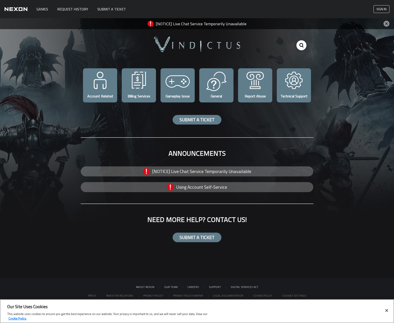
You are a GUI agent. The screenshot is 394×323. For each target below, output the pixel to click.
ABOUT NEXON (145, 287)
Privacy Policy (153, 295)
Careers (193, 287)
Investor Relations (120, 295)
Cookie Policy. (17, 318)
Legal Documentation (228, 295)
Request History (72, 9)
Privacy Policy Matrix (188, 295)
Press (92, 295)
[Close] (387, 310)
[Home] (16, 9)
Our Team (171, 287)
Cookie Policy (263, 295)
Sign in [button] (381, 9)
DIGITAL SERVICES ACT (244, 287)
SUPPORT (215, 287)
